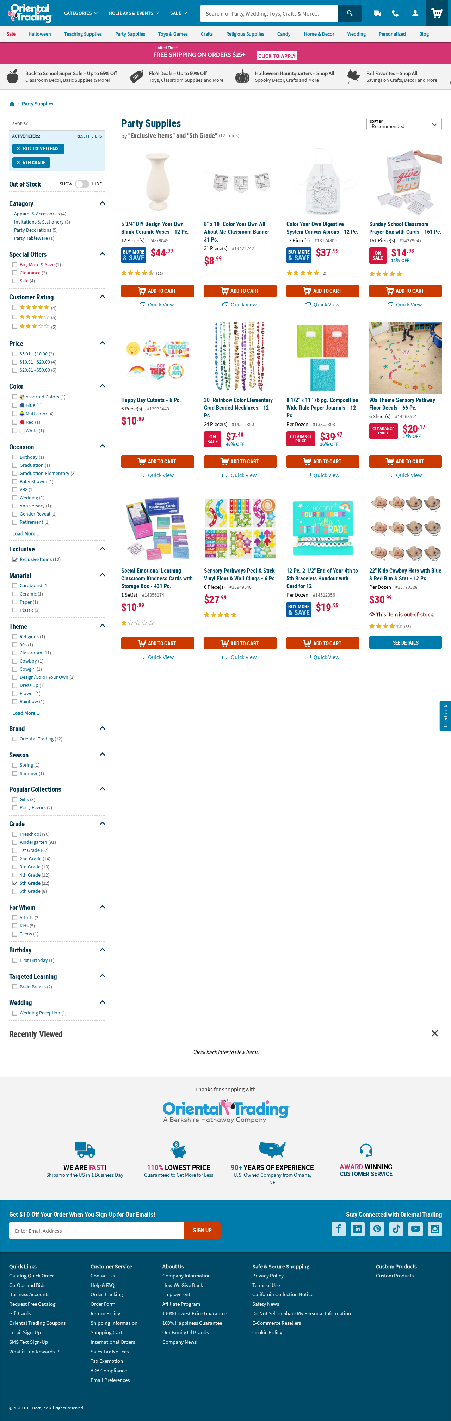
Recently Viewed (36, 1033)
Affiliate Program (181, 1303)
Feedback (445, 716)
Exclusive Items (41, 148)
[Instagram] (435, 1229)
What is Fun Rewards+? (34, 1351)
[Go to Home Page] (11, 103)
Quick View (160, 304)
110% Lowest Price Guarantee (194, 1313)
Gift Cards (20, 1313)
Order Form (103, 1303)
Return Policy (105, 1313)
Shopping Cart (106, 1332)
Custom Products (395, 1275)
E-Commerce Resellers (276, 1322)
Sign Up (202, 1230)
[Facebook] (339, 1229)
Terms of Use (266, 1285)
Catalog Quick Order (31, 1275)
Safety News (265, 1303)
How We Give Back (182, 1285)
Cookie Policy (267, 1332)
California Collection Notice (282, 1294)
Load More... (25, 533)
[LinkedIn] (358, 1229)
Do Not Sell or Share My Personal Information (301, 1313)
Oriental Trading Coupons (37, 1322)
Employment (176, 1294)
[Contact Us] (395, 13)
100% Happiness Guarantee (192, 1322)
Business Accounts (29, 1294)
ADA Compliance (109, 1370)
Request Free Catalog (32, 1303)
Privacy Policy (268, 1275)
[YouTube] (415, 1229)
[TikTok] (396, 1229)
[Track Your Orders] (378, 13)
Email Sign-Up (25, 1332)
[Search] (350, 13)
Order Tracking (107, 1294)
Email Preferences (110, 1380)
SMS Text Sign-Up (28, 1341)
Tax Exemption (107, 1361)
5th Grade (34, 162)
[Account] (415, 13)
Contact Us (103, 1275)
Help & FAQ (103, 1285)
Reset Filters (89, 136)
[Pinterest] (377, 1229)
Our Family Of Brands (185, 1332)
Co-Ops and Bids (27, 1285)
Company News (179, 1341)
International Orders (113, 1341)
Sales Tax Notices (110, 1351)
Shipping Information (114, 1322)
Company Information (186, 1275)
